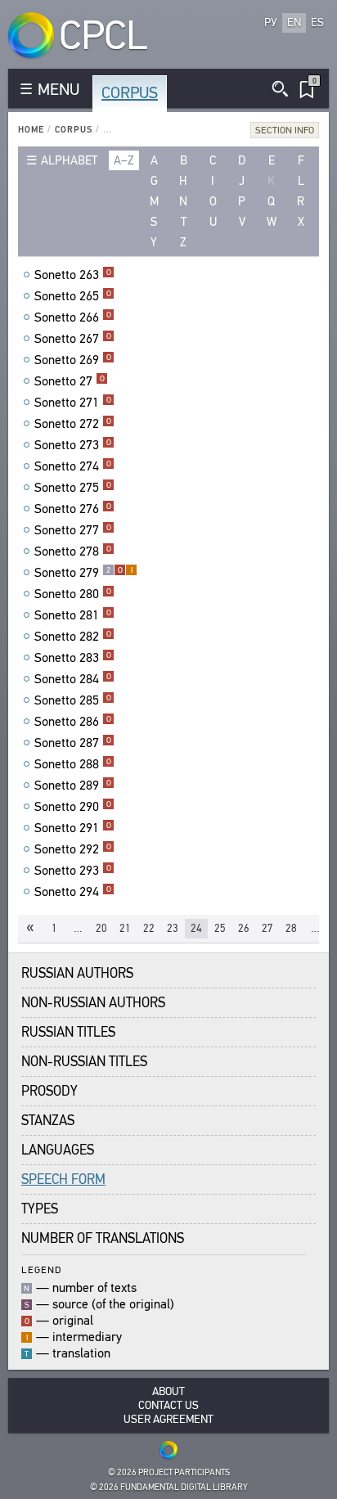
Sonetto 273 (72, 445)
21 (125, 928)
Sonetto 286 (72, 721)
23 (172, 928)
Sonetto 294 (72, 892)
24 (196, 928)
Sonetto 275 (72, 487)
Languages (57, 1150)
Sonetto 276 (72, 509)
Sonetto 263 (72, 275)
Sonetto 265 (72, 296)
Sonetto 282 (72, 636)
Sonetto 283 (72, 657)
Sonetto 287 (72, 743)
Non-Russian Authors (93, 1002)
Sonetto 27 (69, 381)
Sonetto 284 (72, 679)
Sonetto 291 (72, 828)
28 (291, 928)
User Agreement (168, 1419)
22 (149, 928)
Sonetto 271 (72, 402)
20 (101, 928)
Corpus (129, 92)
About (168, 1391)
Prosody (49, 1091)
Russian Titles (68, 1032)
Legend (41, 1269)
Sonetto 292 (72, 849)
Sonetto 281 (72, 615)
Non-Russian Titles (84, 1061)
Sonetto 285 (72, 700)
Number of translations (102, 1238)
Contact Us (168, 1405)
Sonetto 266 (72, 317)
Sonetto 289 (72, 785)
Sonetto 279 (83, 572)
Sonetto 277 (72, 530)
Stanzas (47, 1120)
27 (267, 928)
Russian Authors (77, 973)
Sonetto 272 (72, 423)
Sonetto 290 (72, 806)
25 (220, 928)
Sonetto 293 (72, 870)
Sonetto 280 (72, 594)
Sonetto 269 (72, 360)
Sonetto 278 (72, 551)
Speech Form (63, 1179)
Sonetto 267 (72, 338)
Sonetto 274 (72, 466)
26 (243, 928)
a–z (124, 160)
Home (31, 129)
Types (39, 1209)
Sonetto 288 (72, 764)
